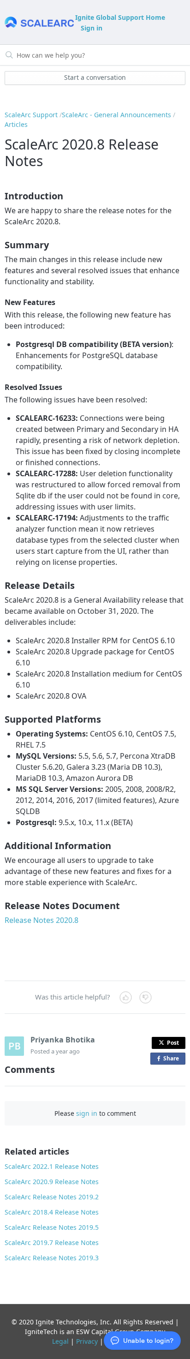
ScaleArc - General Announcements (116, 114)
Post (173, 1043)
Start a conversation (95, 77)
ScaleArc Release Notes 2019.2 (52, 1196)
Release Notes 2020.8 (41, 920)
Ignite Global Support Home (120, 17)
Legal (60, 1341)
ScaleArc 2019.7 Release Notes (52, 1242)
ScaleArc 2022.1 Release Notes (52, 1166)
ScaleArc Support (31, 114)
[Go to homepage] (39, 22)
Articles (16, 124)
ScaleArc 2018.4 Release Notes (52, 1212)
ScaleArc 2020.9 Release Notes (52, 1181)
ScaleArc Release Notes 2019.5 (52, 1227)
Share (173, 1059)
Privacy (87, 1341)
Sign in (91, 28)
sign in (86, 1113)
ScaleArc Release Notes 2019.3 (52, 1257)
